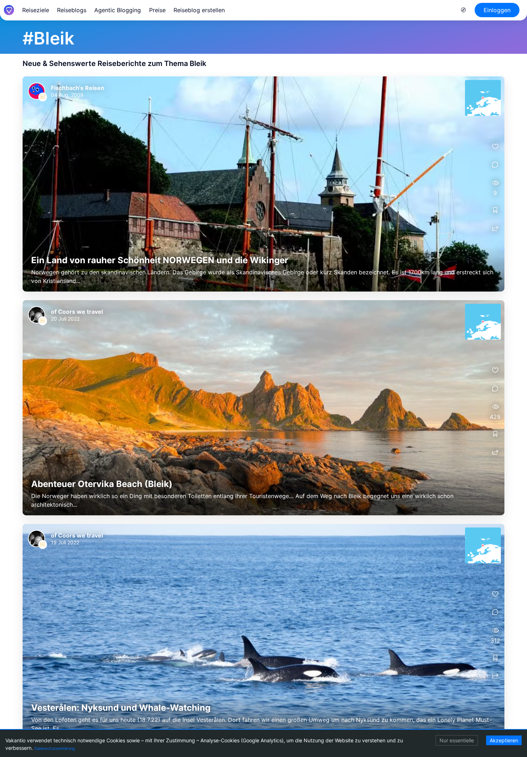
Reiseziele (35, 10)
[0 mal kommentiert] (495, 164)
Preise (157, 10)
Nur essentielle (457, 740)
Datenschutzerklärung (54, 748)
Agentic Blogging (117, 10)
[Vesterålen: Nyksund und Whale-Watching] (263, 631)
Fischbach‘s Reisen (77, 87)
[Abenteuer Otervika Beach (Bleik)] (263, 407)
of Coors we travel (77, 311)
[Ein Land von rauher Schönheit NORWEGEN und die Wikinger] (263, 184)
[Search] (463, 10)
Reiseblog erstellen (199, 10)
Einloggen (497, 10)
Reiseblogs (71, 10)
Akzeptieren (504, 740)
